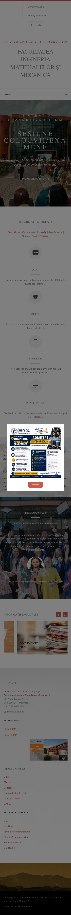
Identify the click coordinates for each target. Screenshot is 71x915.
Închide (35, 484)
